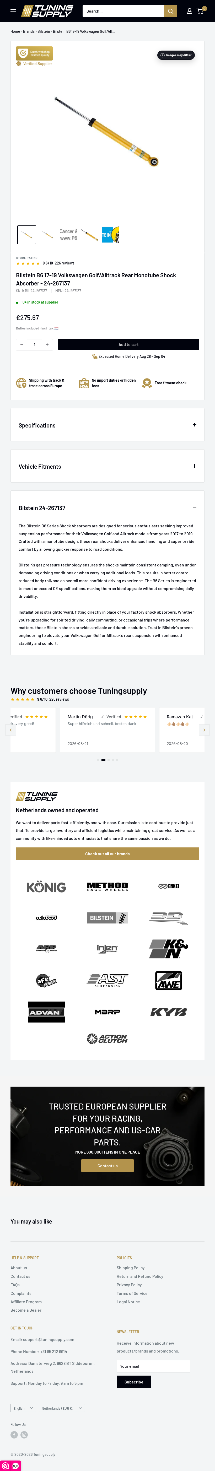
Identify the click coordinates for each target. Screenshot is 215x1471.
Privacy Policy (129, 1284)
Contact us (108, 1165)
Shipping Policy (131, 1267)
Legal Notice (128, 1301)
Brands (29, 31)
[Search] (170, 11)
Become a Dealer (25, 1309)
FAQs (15, 1284)
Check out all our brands (107, 853)
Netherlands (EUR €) (57, 1408)
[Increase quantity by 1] (47, 344)
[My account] (189, 11)
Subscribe (134, 1381)
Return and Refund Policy (140, 1276)
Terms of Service (132, 1293)
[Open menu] (13, 11)
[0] (200, 11)
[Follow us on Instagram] (24, 1434)
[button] (204, 730)
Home (15, 31)
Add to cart (129, 344)
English (18, 1408)
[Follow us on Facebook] (14, 1434)
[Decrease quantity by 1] (21, 344)
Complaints (20, 1293)
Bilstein (43, 31)
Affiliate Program (26, 1301)
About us (18, 1267)
